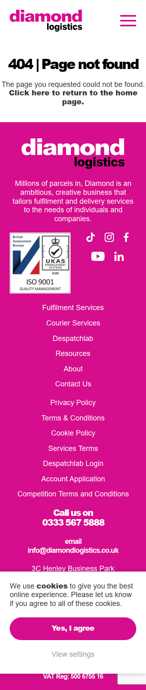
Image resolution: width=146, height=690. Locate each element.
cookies (52, 585)
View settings (73, 654)
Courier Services (73, 323)
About (73, 368)
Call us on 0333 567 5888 (73, 517)
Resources (73, 353)
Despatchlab (73, 338)
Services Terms (73, 448)
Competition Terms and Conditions (73, 493)
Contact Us (73, 384)
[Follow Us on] (90, 237)
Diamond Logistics (46, 21)
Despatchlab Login (73, 463)
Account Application (73, 478)
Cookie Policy (73, 433)
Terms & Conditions (73, 418)
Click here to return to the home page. (73, 97)
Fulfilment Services (73, 307)
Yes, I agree (73, 628)
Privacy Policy (73, 402)
